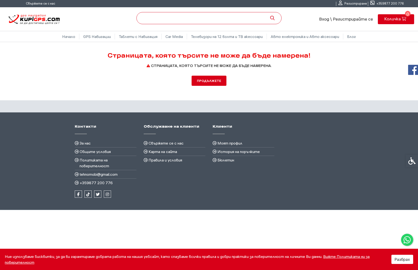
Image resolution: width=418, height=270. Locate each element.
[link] (407, 240)
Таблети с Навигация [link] (138, 36)
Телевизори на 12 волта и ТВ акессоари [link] (227, 36)
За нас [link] (85, 143)
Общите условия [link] (95, 151)
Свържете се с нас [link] (40, 3)
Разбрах (402, 259)
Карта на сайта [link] (163, 151)
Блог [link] (351, 36)
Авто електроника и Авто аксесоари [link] (305, 36)
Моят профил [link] (229, 143)
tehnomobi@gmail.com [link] (99, 174)
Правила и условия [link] (165, 160)
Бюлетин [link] (225, 160)
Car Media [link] (174, 36)
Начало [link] (68, 36)
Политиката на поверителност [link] (94, 163)
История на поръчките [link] (238, 151)
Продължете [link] (209, 81)
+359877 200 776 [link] (96, 182)
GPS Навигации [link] (97, 36)
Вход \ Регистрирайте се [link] (346, 19)
